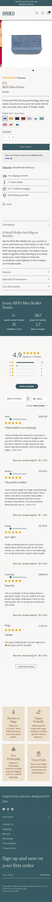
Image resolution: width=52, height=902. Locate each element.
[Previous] (4, 3)
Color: (13, 113)
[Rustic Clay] (11, 124)
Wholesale (7, 838)
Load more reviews (26, 666)
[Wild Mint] (41, 118)
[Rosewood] (23, 118)
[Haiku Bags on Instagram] (8, 809)
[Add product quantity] (13, 137)
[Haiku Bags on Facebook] (4, 809)
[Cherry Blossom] (4, 124)
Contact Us (7, 824)
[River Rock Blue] (4, 118)
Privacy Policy (9, 848)
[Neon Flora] (17, 124)
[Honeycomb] (11, 118)
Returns (6, 833)
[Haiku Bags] (8, 13)
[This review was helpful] (40, 460)
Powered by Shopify (10, 891)
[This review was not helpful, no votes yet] (44, 460)
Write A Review (27, 386)
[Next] (48, 3)
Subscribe (45, 875)
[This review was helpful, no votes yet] (40, 563)
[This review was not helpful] (44, 655)
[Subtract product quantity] (5, 137)
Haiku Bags (21, 886)
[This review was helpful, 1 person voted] (40, 515)
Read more (17, 450)
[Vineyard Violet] (35, 118)
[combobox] (36, 405)
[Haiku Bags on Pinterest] (12, 809)
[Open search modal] (36, 13)
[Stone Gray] (29, 118)
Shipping (6, 167)
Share (9, 204)
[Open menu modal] (42, 13)
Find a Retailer (9, 843)
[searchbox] (15, 398)
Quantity (6, 131)
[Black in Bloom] (17, 118)
